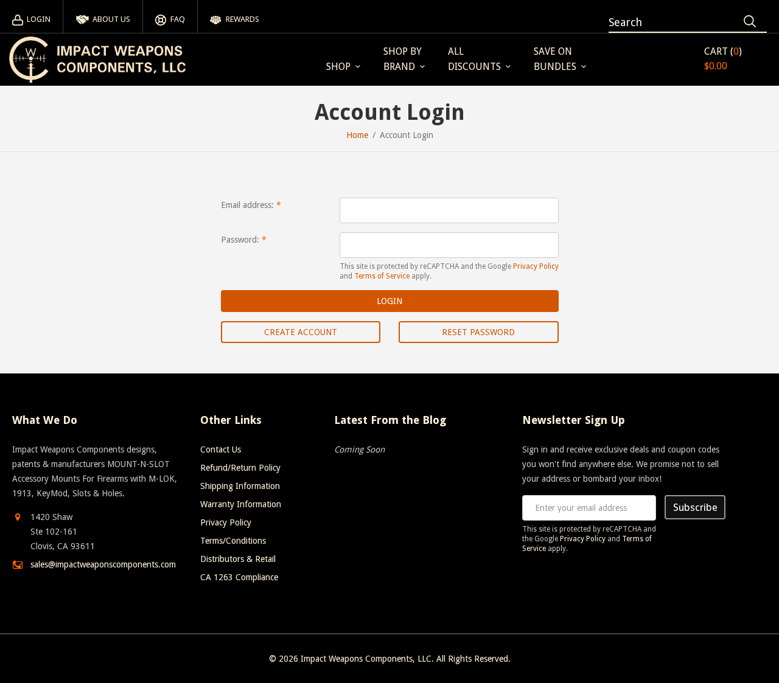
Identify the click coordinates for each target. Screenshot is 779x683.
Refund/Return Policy (240, 468)
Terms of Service (382, 276)
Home (357, 135)
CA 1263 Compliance (239, 577)
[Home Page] (97, 59)
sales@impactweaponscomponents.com (103, 564)
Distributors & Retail (238, 559)
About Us (111, 19)
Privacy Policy (536, 266)
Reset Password (478, 332)
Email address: (247, 205)
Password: (240, 239)
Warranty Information (240, 504)
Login (39, 19)
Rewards (242, 19)
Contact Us (220, 449)
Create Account (300, 332)
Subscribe (695, 507)
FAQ (177, 19)
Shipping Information (240, 486)
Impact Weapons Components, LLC (366, 659)
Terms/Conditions (233, 541)
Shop (338, 66)
